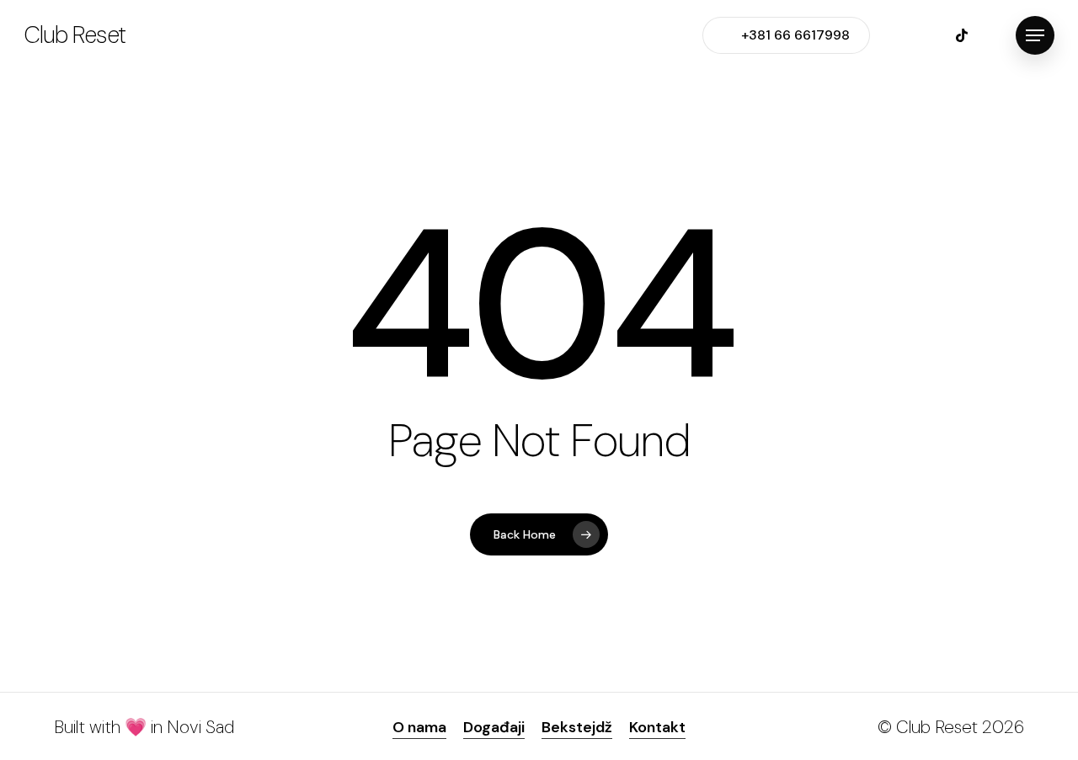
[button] (1035, 36)
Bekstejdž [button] (577, 727)
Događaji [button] (494, 727)
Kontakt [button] (657, 727)
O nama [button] (419, 727)
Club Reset (74, 35)
